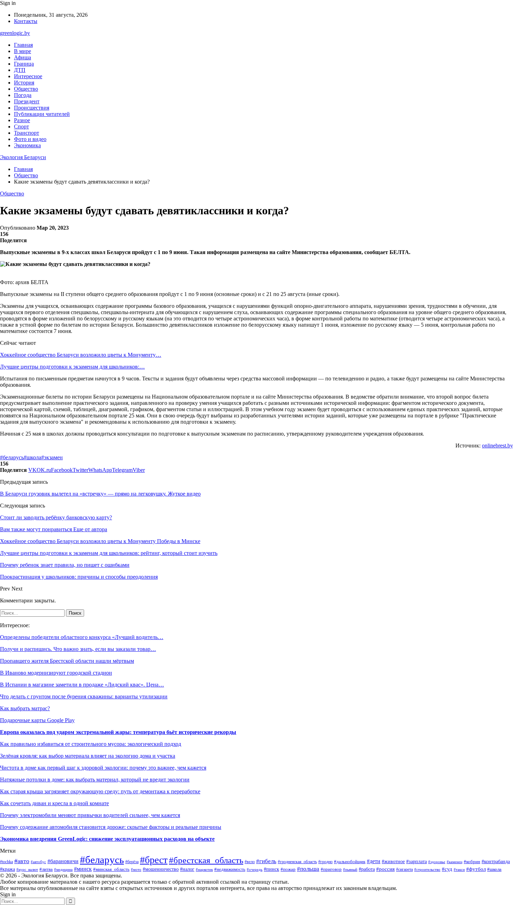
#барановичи (63, 861)
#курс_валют (27, 869)
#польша (308, 869)
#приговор (331, 869)
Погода (22, 95)
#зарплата (416, 861)
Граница (24, 64)
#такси (459, 869)
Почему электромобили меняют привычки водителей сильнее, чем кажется (90, 815)
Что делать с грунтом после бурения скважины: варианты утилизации (84, 696)
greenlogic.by (15, 33)
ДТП (19, 70)
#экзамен (52, 457)
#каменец (454, 862)
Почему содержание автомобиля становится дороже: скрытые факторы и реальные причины (110, 827)
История (24, 83)
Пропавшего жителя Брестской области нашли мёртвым (67, 661)
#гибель (266, 861)
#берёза (132, 861)
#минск (83, 869)
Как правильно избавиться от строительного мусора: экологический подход (90, 744)
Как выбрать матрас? (25, 708)
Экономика (27, 145)
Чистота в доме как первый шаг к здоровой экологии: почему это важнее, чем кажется (103, 768)
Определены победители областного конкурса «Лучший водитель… (81, 637)
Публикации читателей (42, 114)
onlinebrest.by (497, 445)
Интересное (28, 76)
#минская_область (111, 869)
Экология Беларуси (23, 157)
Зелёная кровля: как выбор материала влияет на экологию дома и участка (87, 756)
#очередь (254, 869)
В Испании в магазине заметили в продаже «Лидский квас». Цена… (82, 685)
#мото (136, 869)
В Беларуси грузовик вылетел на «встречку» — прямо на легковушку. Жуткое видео (100, 494)
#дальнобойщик (349, 861)
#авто (21, 861)
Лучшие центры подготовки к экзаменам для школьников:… (72, 367)
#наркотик (204, 869)
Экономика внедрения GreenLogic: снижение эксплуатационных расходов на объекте (107, 839)
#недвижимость (229, 869)
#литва (46, 869)
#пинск (271, 869)
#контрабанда (496, 861)
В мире (22, 51)
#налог (187, 869)
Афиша (22, 57)
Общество (26, 89)
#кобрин (472, 861)
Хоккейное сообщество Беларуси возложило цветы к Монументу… (80, 355)
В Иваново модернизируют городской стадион (56, 673)
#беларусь (12, 457)
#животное (393, 861)
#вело (250, 861)
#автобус (38, 862)
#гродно (325, 861)
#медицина (63, 869)
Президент (26, 101)
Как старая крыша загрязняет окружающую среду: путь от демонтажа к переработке (100, 791)
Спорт (21, 126)
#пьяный (350, 869)
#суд (447, 869)
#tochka (6, 862)
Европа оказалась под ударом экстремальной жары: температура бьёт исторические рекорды (118, 732)
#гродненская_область (297, 862)
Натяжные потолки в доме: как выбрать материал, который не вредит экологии (94, 779)
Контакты (25, 21)
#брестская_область (206, 860)
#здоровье (436, 862)
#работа (367, 869)
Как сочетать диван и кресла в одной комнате (54, 803)
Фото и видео (30, 139)
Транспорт (26, 133)
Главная (23, 45)
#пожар (288, 869)
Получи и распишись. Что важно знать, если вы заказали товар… (78, 649)
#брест (154, 859)
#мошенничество (161, 869)
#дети (373, 861)
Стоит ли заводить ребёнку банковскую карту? (56, 517)
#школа (32, 457)
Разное (22, 120)
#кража (7, 869)
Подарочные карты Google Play (37, 720)
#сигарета (404, 869)
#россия (385, 869)
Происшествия (31, 108)
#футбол (476, 869)
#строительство (427, 869)
